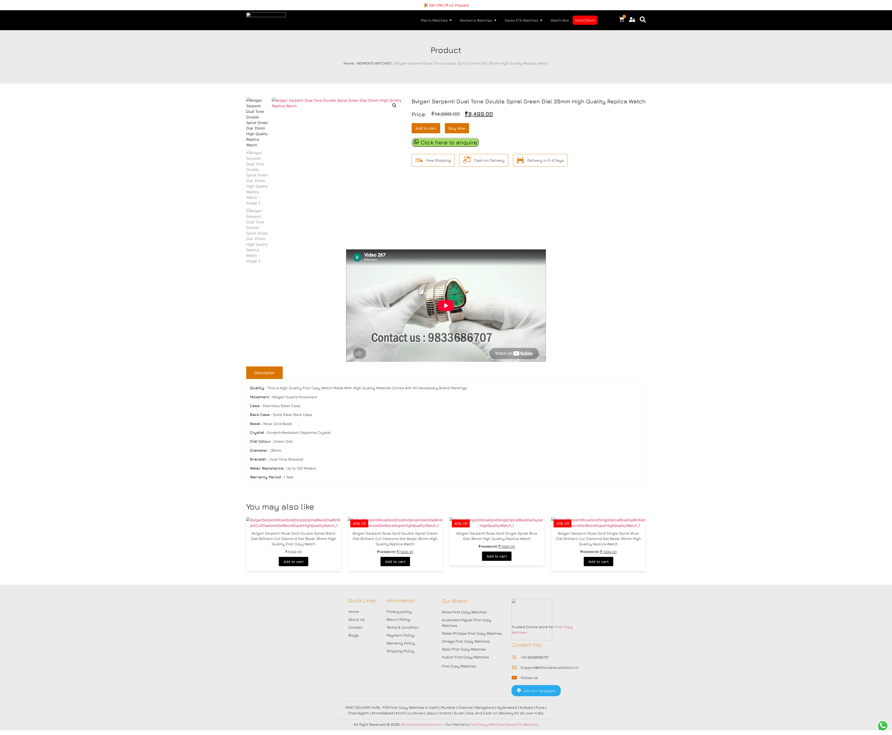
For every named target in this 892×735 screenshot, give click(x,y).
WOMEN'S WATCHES (374, 63)
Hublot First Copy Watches (465, 657)
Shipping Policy (400, 651)
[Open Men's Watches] (451, 20)
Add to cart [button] (293, 561)
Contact (355, 627)
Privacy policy (399, 611)
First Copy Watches (459, 666)
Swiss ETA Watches (521, 724)
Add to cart (425, 128)
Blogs (353, 635)
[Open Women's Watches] (495, 20)
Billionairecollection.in (421, 724)
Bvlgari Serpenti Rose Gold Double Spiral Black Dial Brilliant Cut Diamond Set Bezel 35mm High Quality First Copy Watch (293, 538)
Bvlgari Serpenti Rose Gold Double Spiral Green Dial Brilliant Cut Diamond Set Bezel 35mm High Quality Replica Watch (395, 538)
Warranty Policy (401, 643)
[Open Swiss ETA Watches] (541, 20)
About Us (356, 619)
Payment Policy (400, 635)
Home (349, 63)
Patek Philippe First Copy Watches (472, 633)
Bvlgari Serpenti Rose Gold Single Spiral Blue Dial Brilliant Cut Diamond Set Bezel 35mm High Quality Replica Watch (598, 538)
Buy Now (457, 128)
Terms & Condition (403, 627)
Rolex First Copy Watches (464, 612)
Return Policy (398, 619)
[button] (394, 105)
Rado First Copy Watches (464, 649)
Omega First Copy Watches (466, 641)
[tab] (264, 372)
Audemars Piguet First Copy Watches (466, 622)
